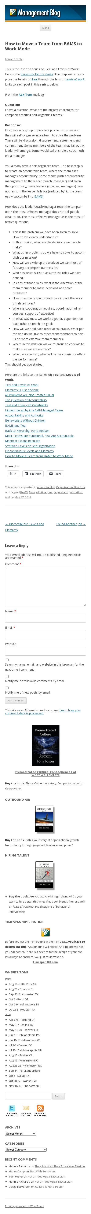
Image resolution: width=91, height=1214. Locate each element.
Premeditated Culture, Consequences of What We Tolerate (45, 773)
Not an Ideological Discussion (46, 1176)
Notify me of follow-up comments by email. (35, 681)
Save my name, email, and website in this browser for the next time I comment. (44, 666)
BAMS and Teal (15, 425)
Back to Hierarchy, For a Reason (27, 431)
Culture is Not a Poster (49, 1187)
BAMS (38, 196)
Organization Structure (70, 487)
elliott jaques (44, 492)
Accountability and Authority (24, 415)
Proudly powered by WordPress (24, 1206)
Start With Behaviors (42, 1171)
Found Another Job (71, 524)
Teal (34, 79)
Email (10, 627)
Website (10, 644)
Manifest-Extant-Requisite (22, 441)
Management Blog (45, 13)
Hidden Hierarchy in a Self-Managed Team (34, 410)
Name (10, 611)
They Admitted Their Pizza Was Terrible (60, 1166)
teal (7, 497)
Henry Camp (17, 1171)
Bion (32, 492)
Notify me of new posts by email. (28, 692)
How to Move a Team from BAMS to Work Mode (39, 456)
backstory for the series (37, 74)
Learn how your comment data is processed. (43, 711)
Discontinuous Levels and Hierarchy (29, 451)
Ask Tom (25, 95)
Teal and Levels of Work (21, 385)
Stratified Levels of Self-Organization (30, 446)
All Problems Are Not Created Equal (29, 395)
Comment (13, 564)
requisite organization (68, 492)
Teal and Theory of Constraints (26, 405)
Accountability (46, 487)
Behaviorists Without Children (25, 420)
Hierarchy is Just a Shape (22, 390)
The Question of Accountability (26, 400)
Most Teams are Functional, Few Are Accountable (39, 436)
